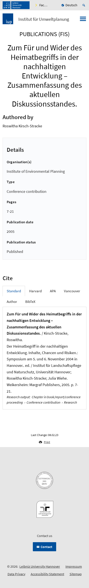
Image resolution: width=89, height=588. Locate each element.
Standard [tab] (14, 291)
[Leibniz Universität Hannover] (16, 5)
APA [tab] (53, 291)
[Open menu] (82, 20)
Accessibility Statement (47, 574)
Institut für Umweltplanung (43, 19)
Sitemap (76, 574)
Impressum (73, 566)
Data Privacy (16, 574)
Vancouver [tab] (72, 291)
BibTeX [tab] (30, 301)
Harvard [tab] (35, 291)
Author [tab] (12, 301)
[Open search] (84, 5)
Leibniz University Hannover (39, 566)
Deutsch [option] (71, 5)
